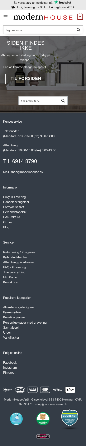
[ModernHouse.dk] (43, 16)
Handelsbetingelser (16, 202)
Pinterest (9, 372)
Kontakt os (10, 282)
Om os (8, 222)
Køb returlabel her (15, 257)
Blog (6, 227)
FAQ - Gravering (14, 267)
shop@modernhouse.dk (26, 172)
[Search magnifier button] (78, 30)
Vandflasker (11, 337)
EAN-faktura (11, 217)
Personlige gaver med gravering (25, 322)
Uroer (7, 332)
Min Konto (10, 277)
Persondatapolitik (15, 212)
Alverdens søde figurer (18, 307)
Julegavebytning (14, 272)
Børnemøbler (12, 312)
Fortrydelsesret (13, 207)
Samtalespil (11, 327)
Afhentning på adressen (19, 262)
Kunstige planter (14, 317)
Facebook (10, 362)
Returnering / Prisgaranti (19, 252)
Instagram (10, 367)
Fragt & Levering (14, 197)
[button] (5, 17)
